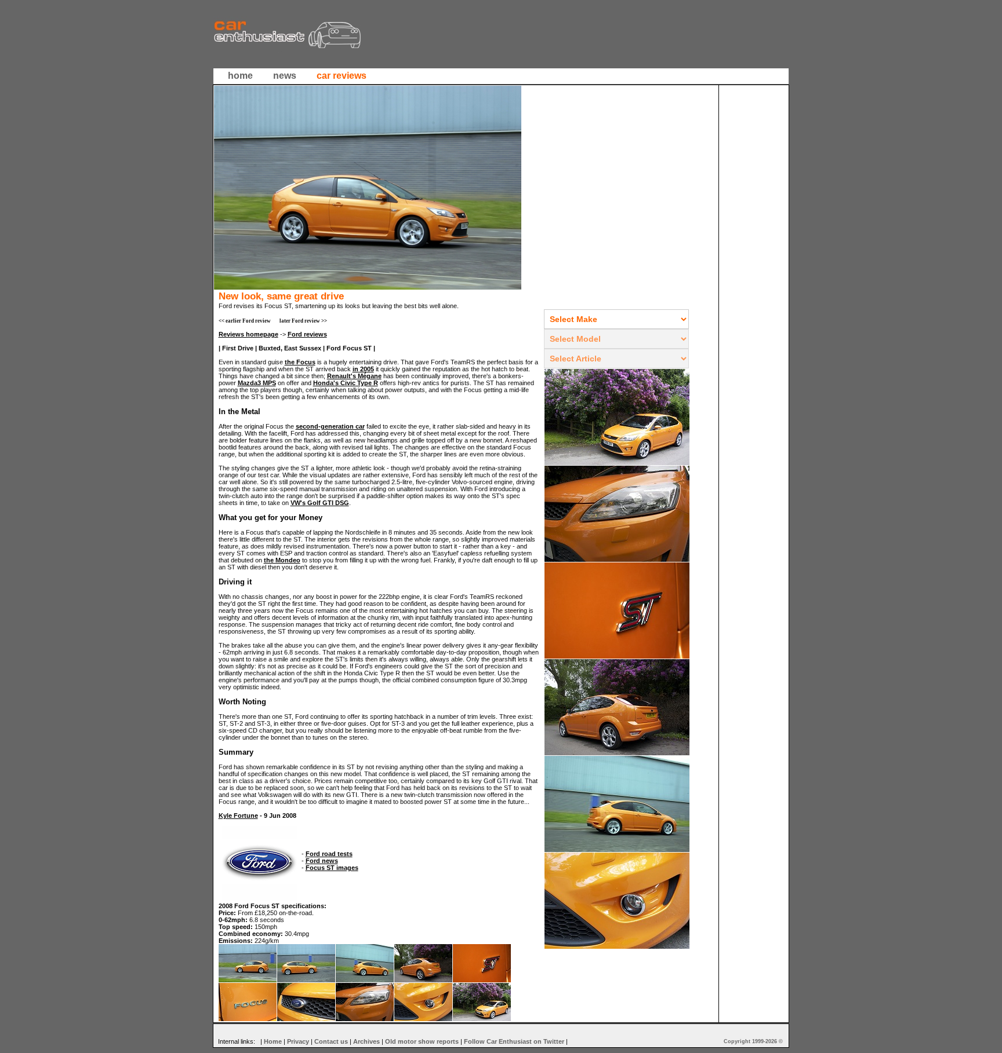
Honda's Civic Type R (345, 382)
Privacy (298, 1041)
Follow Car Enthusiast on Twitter (514, 1041)
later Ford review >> (303, 321)
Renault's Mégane (354, 375)
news (284, 76)
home (240, 76)
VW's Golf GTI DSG (320, 502)
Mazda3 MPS (257, 382)
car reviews (341, 76)
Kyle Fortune (238, 815)
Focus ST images (332, 867)
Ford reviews (307, 334)
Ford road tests (329, 853)
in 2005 (363, 368)
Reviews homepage (248, 334)
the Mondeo (282, 560)
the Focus (300, 362)
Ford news (322, 860)
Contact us (331, 1041)
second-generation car (330, 426)
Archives (366, 1041)
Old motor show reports (422, 1041)
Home (273, 1041)
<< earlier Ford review (245, 321)
